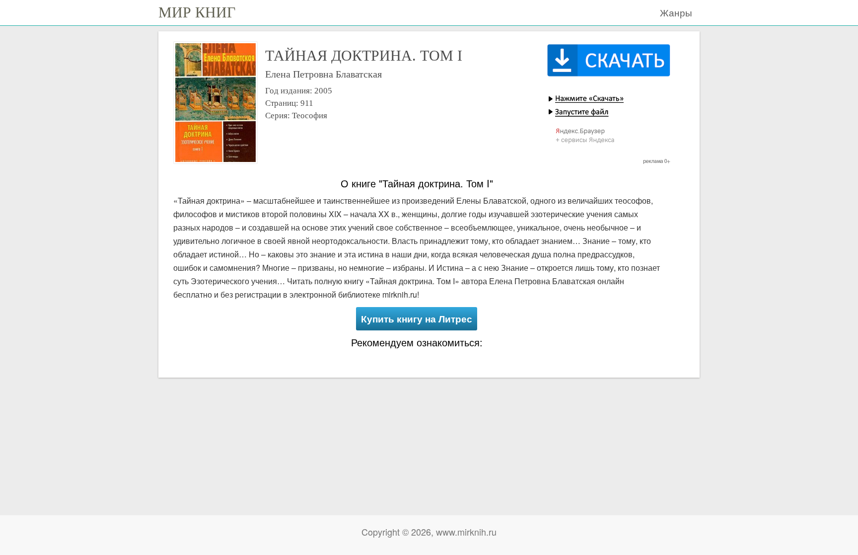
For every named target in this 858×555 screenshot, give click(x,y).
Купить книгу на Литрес (416, 318)
